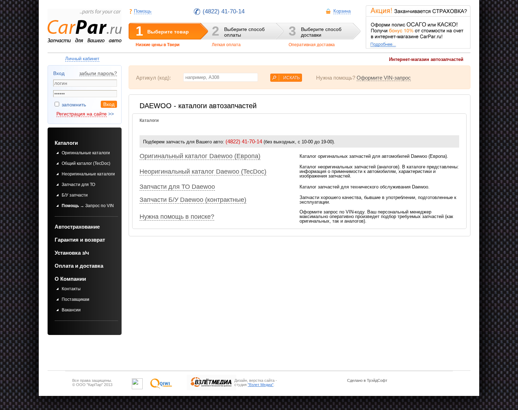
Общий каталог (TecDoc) (86, 163)
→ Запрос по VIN (88, 205)
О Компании (70, 279)
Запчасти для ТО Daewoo (177, 186)
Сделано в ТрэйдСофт (367, 380)
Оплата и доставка (79, 266)
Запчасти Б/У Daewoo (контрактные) (193, 199)
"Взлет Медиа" (260, 385)
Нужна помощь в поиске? (177, 216)
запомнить (73, 104)
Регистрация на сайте (81, 114)
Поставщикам (75, 299)
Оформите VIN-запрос (384, 78)
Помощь (143, 11)
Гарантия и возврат (80, 240)
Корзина (342, 11)
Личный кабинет (82, 58)
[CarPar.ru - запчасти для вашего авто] (85, 26)
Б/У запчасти (75, 195)
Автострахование (77, 227)
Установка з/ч (72, 253)
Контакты (71, 288)
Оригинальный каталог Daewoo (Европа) (200, 156)
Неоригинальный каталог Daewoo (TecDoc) (203, 171)
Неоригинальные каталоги (88, 174)
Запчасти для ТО (78, 184)
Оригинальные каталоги (86, 152)
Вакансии (71, 310)
